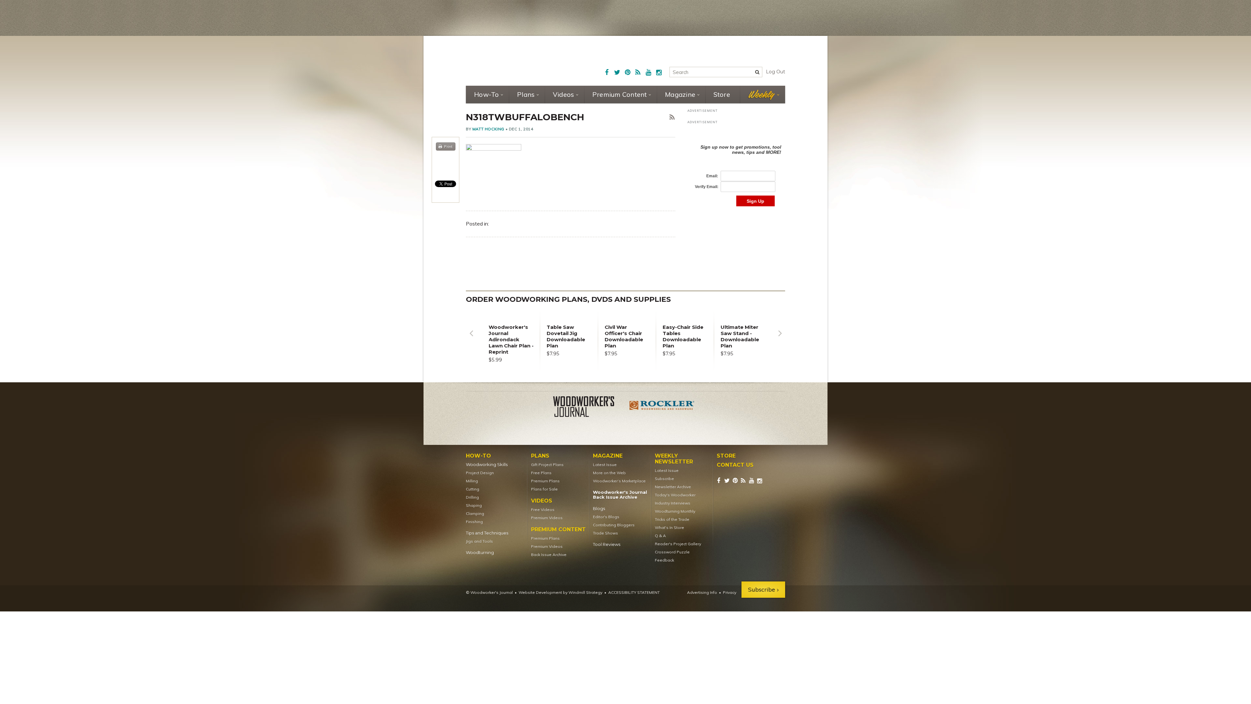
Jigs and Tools (479, 541)
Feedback (664, 560)
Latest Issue (605, 464)
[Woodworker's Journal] (589, 407)
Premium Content (619, 94)
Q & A (660, 535)
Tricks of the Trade (672, 519)
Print (448, 146)
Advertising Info (702, 592)
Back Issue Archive (549, 554)
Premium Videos (547, 517)
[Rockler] (662, 407)
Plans (526, 94)
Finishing (474, 521)
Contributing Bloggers (614, 524)
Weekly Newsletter (674, 459)
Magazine (680, 94)
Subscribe (664, 478)
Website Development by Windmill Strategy (560, 592)
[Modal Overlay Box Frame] (736, 168)
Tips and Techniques (487, 533)
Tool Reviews (606, 544)
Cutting (472, 489)
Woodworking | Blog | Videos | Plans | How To (515, 60)
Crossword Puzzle (672, 552)
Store (721, 94)
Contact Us (735, 465)
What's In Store (669, 527)
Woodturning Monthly (675, 511)
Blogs (599, 508)
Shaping (474, 505)
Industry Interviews (672, 503)
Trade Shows (605, 533)
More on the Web (609, 472)
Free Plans (541, 472)
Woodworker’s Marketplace (619, 480)
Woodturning (480, 552)
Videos (563, 94)
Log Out (775, 72)
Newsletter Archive (673, 486)
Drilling (472, 497)
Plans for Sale (544, 489)
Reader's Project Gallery (678, 543)
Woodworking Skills (487, 464)
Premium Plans (545, 480)
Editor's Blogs (606, 516)
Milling (472, 480)
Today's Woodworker (675, 494)
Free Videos (542, 509)
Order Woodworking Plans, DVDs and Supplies (568, 299)
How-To (486, 94)
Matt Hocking (488, 128)
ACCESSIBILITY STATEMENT (634, 592)
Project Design (480, 472)
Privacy (729, 592)
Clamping (475, 513)
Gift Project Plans (547, 464)
